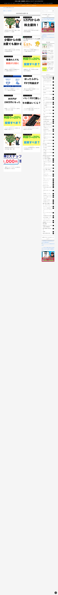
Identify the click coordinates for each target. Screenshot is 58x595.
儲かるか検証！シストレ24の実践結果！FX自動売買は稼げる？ (47, 124)
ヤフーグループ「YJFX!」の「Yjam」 (47, 111)
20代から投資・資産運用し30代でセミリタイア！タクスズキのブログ (29, 1)
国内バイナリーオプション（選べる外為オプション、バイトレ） (47, 127)
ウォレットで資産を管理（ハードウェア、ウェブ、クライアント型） (47, 209)
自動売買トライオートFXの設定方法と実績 (47, 153)
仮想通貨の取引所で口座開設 (48, 215)
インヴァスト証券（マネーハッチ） (47, 82)
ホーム (5, 10)
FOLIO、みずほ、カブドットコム (47, 191)
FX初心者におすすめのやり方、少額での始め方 (47, 156)
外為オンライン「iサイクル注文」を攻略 (47, 150)
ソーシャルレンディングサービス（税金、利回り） (12, 17)
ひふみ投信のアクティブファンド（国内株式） (47, 105)
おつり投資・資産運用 (46, 158)
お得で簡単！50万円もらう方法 (37, 3)
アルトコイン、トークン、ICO (48, 206)
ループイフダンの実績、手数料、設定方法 (47, 147)
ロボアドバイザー (46, 185)
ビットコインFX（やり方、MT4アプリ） (47, 213)
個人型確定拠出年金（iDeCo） (48, 119)
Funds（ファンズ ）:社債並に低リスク (47, 172)
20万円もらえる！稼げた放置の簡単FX (48, 3)
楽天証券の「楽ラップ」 (47, 201)
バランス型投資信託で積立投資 (48, 102)
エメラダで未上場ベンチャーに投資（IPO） (47, 89)
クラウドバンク (46, 182)
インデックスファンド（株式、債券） (47, 86)
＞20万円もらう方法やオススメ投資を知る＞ (29, 5)
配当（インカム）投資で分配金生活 (47, 141)
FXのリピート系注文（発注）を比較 (47, 144)
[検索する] (53, 11)
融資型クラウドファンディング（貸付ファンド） (47, 138)
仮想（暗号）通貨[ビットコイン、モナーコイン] (47, 204)
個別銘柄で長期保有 (46, 121)
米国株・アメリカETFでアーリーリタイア (47, 132)
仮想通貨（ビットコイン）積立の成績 (47, 223)
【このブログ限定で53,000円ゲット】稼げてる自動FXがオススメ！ (23, 3)
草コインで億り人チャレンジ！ (48, 220)
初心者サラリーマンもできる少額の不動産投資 (47, 226)
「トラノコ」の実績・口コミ (48, 160)
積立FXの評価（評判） (47, 233)
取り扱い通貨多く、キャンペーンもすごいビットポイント (47, 218)
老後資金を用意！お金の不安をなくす (47, 135)
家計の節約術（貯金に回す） (47, 229)
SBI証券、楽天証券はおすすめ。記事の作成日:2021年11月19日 (48, 79)
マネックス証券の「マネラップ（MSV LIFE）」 (47, 198)
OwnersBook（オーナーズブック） (47, 176)
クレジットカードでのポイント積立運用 (47, 92)
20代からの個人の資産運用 (27, 17)
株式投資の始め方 (46, 129)
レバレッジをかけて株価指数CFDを (47, 114)
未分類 (44, 231)
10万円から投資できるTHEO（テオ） (47, 188)
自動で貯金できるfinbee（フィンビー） (48, 166)
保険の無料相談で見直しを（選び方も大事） (47, 117)
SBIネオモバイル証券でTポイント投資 (10, 154)
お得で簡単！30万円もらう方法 (8, 3)
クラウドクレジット (46, 180)
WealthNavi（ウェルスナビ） (48, 195)
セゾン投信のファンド (47, 97)
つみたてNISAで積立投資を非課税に (47, 100)
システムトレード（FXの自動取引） (47, 95)
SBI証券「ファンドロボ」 (47, 193)
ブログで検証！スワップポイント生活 (47, 108)
